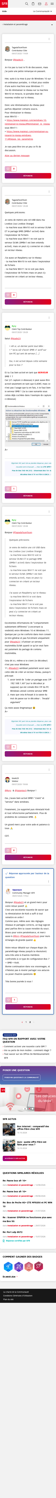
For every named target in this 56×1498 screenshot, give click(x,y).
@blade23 (18, 60)
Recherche (27, 4)
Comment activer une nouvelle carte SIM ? (25, 1046)
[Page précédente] (22, 1022)
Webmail (39, 4)
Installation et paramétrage (16, 24)
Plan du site (8, 1299)
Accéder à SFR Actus (15, 1158)
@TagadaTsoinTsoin (22, 532)
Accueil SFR (4, 4)
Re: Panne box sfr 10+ (14, 1180)
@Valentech (21, 790)
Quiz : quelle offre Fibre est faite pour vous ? (31, 1143)
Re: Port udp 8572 (12, 1232)
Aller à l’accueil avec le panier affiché (33, 4)
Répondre (28, 176)
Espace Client (46, 4)
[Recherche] (27, 4)
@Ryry (8, 790)
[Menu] (52, 4)
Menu (52, 4)
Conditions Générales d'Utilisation (17, 1296)
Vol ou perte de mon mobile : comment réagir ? (27, 1050)
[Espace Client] (46, 4)
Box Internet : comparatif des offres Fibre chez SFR (33, 1127)
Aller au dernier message (17, 155)
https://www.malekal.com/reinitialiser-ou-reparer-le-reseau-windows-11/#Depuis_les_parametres (27, 135)
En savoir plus (9, 1276)
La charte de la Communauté (16, 1292)
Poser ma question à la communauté (21, 1077)
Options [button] (51, 24)
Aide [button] (4, 11)
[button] (8, 169)
